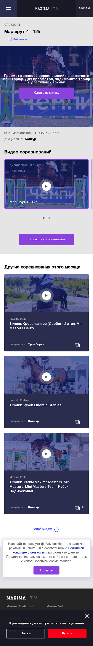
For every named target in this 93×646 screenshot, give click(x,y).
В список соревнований (47, 239)
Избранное (20, 39)
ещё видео (43, 529)
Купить (67, 633)
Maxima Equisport (19, 606)
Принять (46, 570)
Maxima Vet (54, 606)
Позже (26, 633)
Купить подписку (46, 93)
